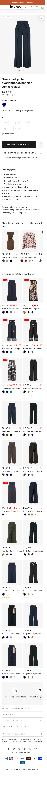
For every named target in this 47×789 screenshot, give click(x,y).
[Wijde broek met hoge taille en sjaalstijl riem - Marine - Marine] (7, 637)
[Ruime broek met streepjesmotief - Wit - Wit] (7, 594)
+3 (10, 594)
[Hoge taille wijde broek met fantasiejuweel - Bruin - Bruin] (28, 554)
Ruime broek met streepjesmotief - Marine (12, 591)
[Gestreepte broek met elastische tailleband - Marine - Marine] (32, 434)
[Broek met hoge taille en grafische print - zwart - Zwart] (28, 312)
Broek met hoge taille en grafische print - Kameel (33, 309)
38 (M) (18, 123)
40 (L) (28, 123)
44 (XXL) (20, 129)
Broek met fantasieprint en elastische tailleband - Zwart (33, 349)
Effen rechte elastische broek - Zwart (33, 388)
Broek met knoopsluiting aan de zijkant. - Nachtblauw (12, 511)
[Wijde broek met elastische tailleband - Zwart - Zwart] (7, 312)
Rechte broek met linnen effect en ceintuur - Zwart (33, 591)
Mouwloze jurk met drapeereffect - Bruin (10, 257)
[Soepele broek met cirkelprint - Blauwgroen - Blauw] (11, 391)
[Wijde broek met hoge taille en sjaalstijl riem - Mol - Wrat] (11, 637)
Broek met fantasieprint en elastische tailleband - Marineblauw (12, 349)
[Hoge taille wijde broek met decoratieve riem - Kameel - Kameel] (32, 637)
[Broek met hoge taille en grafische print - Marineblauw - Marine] (32, 312)
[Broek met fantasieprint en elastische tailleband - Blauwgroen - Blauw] (11, 351)
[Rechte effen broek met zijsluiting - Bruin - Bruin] (28, 514)
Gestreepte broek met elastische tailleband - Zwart (33, 431)
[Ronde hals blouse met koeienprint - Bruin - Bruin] (25, 260)
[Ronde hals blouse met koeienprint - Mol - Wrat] (29, 260)
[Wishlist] (37, 7)
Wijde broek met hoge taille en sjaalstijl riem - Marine (12, 674)
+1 (14, 261)
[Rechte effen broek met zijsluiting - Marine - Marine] (28, 474)
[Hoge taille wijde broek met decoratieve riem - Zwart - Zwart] (28, 637)
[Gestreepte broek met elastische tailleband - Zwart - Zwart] (11, 434)
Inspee (15, 769)
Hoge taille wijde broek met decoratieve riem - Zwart (33, 674)
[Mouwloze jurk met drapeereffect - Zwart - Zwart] (11, 260)
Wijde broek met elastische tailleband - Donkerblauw (12, 309)
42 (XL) (8, 129)
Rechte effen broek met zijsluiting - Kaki (12, 551)
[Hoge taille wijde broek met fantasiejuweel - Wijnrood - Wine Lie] (32, 554)
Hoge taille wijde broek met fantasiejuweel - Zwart (33, 551)
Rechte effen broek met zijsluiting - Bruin (33, 471)
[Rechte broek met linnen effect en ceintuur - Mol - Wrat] (28, 594)
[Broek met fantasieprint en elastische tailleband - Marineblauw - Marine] (28, 351)
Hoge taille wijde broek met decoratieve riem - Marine (33, 634)
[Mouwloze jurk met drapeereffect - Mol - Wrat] (7, 260)
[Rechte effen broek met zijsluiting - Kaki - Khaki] (32, 474)
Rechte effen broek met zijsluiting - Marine (33, 511)
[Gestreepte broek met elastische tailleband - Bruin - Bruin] (7, 434)
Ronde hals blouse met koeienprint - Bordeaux (29, 257)
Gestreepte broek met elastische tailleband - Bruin (12, 471)
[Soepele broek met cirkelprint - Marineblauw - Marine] (7, 391)
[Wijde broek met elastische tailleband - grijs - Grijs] (11, 312)
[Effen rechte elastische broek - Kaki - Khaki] (28, 391)
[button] (26, 7)
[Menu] (2, 7)
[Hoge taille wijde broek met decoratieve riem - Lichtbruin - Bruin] (32, 677)
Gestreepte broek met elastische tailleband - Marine (12, 431)
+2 (32, 392)
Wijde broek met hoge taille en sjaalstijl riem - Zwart (12, 634)
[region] (22, 44)
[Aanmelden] (41, 734)
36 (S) (7, 123)
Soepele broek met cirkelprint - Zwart (12, 388)
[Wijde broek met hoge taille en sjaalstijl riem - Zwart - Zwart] (7, 677)
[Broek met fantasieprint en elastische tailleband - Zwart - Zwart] (7, 351)
